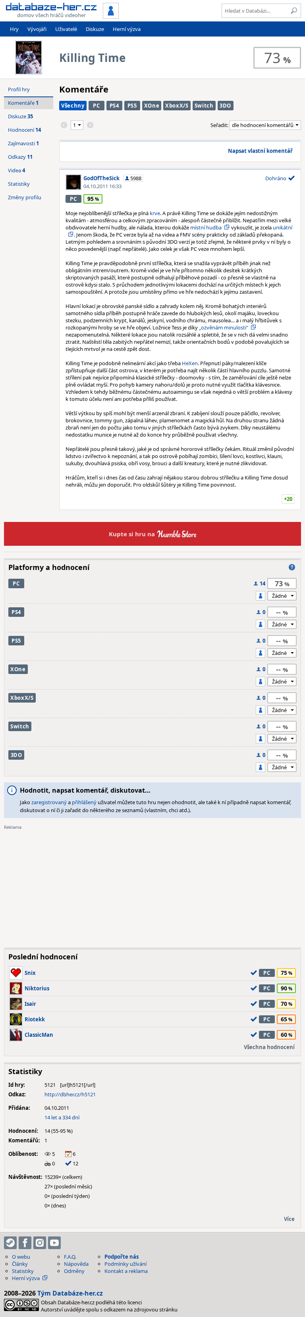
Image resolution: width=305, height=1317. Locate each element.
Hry (14, 29)
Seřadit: (220, 125)
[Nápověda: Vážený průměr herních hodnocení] (292, 567)
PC (96, 105)
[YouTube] (54, 1242)
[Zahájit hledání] (294, 10)
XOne (152, 105)
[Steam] (10, 1242)
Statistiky (19, 183)
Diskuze (95, 29)
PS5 (132, 105)
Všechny (73, 105)
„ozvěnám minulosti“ (223, 327)
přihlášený (84, 802)
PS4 (114, 105)
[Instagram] (39, 1242)
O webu (21, 1256)
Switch (204, 105)
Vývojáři (36, 29)
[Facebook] (25, 1242)
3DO (225, 105)
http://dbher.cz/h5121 (70, 1094)
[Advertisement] (152, 886)
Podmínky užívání (125, 1263)
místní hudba (206, 227)
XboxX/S (177, 105)
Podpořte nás (121, 1256)
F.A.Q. (70, 1256)
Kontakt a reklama (126, 1271)
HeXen (190, 363)
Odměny (74, 1271)
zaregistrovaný (49, 802)
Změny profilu (24, 197)
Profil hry (19, 89)
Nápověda (76, 1263)
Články (20, 1263)
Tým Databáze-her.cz (70, 1293)
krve (155, 213)
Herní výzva (127, 29)
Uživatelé (66, 29)
